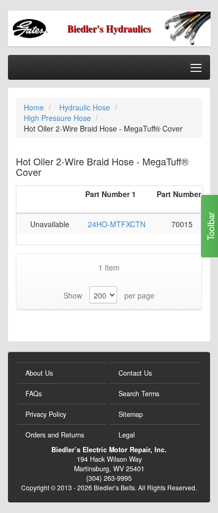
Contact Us (135, 373)
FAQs (33, 393)
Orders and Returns (54, 435)
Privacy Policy (45, 414)
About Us (39, 373)
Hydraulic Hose (85, 107)
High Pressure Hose (58, 118)
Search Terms (139, 393)
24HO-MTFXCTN (117, 224)
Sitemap (131, 414)
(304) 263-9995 (109, 478)
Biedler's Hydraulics (109, 28)
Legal (127, 435)
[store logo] (51, 27)
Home (35, 107)
